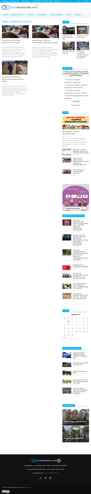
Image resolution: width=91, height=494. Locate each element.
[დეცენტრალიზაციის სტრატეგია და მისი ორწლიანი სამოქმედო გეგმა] (66, 355)
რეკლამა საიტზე (47, 1)
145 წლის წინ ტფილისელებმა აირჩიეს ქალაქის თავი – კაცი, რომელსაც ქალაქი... (80, 275)
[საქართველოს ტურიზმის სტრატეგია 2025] (66, 364)
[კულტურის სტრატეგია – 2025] (66, 373)
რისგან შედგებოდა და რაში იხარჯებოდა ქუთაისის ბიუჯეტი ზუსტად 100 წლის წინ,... (80, 286)
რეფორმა (30, 14)
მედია (68, 14)
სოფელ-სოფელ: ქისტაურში (73, 438)
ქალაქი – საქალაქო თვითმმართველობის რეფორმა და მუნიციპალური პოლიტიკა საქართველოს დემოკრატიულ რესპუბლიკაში (81, 240)
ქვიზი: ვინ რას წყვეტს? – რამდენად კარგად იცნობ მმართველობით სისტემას (81, 151)
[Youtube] (87, 1)
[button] (79, 1)
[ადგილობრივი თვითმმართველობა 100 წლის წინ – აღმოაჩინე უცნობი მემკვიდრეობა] (66, 296)
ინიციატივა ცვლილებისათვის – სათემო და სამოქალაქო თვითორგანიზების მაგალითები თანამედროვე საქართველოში (80, 225)
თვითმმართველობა (17, 14)
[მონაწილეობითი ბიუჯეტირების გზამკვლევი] (66, 267)
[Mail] (84, 1)
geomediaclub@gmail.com (51, 473)
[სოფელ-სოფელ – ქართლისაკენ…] (75, 417)
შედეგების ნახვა (75, 105)
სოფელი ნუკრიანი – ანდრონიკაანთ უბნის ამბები (67, 37)
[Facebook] (82, 1)
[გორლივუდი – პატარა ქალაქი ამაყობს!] (83, 30)
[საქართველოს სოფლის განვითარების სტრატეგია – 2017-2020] (66, 381)
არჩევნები (77, 14)
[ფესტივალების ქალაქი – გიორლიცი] (68, 46)
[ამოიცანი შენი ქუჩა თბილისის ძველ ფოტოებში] (66, 171)
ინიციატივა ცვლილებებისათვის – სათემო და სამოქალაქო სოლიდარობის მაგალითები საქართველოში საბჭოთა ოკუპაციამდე (80, 255)
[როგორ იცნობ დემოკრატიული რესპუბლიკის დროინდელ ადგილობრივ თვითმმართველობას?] (66, 159)
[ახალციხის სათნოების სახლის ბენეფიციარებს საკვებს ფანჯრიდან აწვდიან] (15, 68)
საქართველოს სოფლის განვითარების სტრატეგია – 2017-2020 (80, 381)
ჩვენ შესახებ (26, 1)
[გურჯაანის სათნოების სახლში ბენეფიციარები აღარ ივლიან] (15, 31)
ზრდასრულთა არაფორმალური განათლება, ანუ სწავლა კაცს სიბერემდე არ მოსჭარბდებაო (83, 55)
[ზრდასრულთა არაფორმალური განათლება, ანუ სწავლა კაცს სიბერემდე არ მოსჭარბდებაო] (83, 46)
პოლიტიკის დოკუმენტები (71, 348)
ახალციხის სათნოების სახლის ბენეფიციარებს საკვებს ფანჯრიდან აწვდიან (13, 79)
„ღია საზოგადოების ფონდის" (42, 466)
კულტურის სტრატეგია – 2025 (80, 372)
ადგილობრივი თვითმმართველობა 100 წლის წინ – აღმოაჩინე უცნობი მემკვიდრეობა (80, 296)
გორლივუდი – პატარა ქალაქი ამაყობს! (82, 36)
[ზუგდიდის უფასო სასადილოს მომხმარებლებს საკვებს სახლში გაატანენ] (45, 31)
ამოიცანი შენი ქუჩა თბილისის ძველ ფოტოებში (78, 171)
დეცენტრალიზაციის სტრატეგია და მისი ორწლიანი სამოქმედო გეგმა (80, 355)
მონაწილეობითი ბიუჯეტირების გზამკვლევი (81, 266)
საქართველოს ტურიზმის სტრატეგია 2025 (80, 363)
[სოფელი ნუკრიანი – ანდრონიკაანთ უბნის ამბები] (68, 30)
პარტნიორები (37, 1)
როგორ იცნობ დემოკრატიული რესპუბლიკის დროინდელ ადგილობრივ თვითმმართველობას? (81, 161)
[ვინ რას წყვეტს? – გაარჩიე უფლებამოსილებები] (75, 122)
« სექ (63, 338)
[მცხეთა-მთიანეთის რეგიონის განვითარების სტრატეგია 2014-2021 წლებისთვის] (66, 391)
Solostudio (28, 487)
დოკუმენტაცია (41, 14)
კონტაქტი (57, 1)
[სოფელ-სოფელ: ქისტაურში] (75, 434)
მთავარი (5, 14)
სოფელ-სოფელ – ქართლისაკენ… (75, 422)
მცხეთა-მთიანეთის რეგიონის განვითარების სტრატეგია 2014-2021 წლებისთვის (80, 390)
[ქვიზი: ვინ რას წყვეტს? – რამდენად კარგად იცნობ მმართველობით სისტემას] (66, 152)
